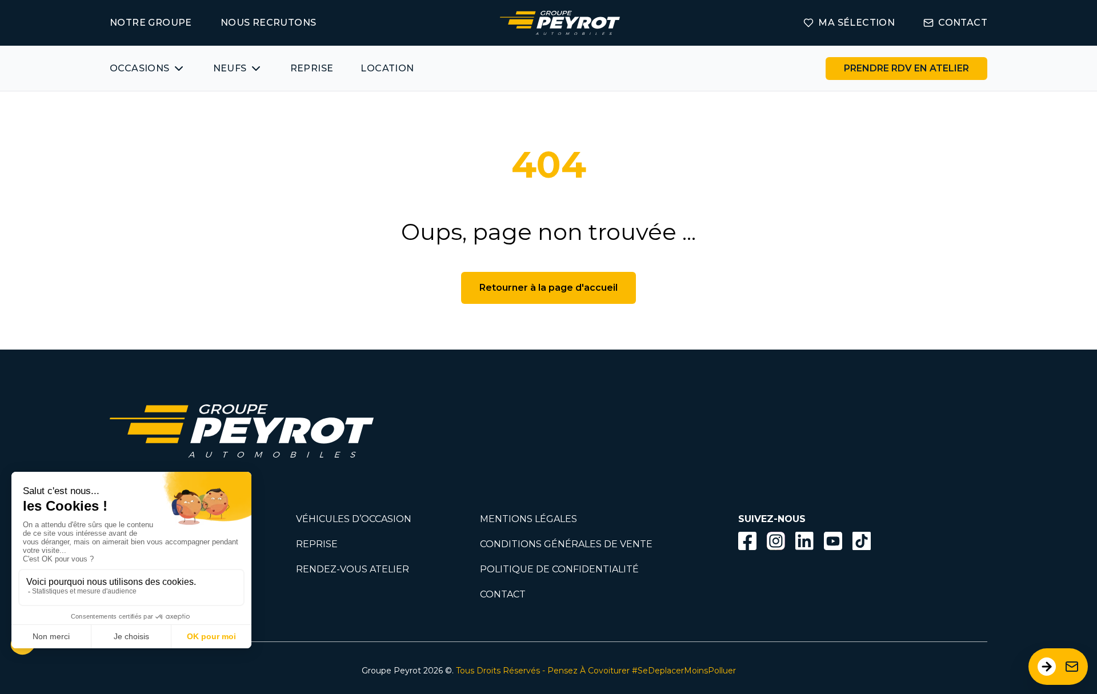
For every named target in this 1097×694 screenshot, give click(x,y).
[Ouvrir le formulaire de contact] (1058, 666)
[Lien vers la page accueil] (560, 22)
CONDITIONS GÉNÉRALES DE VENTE (566, 544)
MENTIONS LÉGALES (528, 519)
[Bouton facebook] (747, 541)
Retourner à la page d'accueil (548, 287)
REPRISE (312, 68)
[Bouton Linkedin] (804, 541)
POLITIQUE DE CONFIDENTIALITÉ (559, 569)
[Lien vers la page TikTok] (861, 543)
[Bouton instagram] (776, 541)
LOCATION (387, 68)
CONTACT (962, 22)
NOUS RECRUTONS (269, 22)
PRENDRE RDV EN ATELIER (906, 68)
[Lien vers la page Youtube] (833, 543)
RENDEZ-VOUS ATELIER (352, 569)
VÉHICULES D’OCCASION (353, 519)
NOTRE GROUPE (151, 22)
